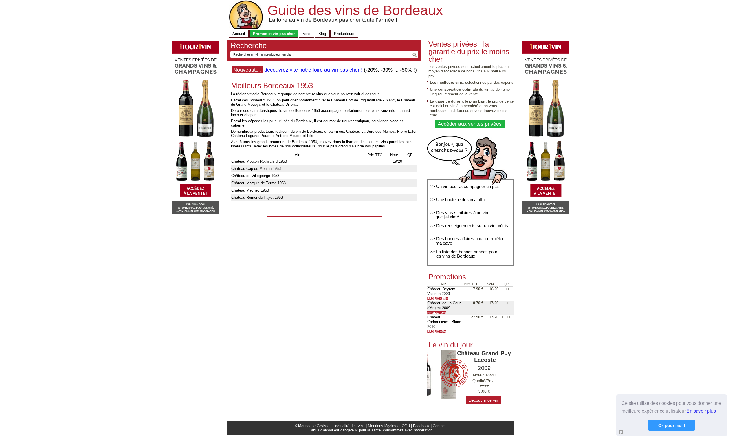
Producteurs (344, 34)
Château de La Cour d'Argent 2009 (444, 305)
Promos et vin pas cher (274, 34)
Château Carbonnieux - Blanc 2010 (444, 322)
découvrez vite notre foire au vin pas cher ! (313, 70)
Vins (306, 34)
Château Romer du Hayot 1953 (257, 197)
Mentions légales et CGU (389, 426)
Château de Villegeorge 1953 (255, 176)
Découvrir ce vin (483, 400)
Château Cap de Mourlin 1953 (256, 168)
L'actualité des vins (349, 426)
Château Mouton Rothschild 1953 (259, 161)
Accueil (238, 34)
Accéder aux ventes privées (470, 124)
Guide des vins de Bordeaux (355, 10)
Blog (322, 34)
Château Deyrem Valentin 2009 (441, 291)
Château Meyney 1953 (250, 190)
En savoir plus (701, 411)
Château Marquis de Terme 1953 (258, 183)
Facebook (421, 426)
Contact (439, 426)
